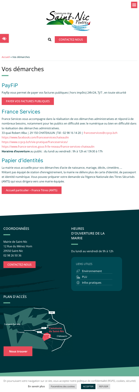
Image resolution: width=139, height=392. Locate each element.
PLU (84, 277)
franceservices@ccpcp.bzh (101, 133)
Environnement (92, 271)
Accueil (6, 57)
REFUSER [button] (103, 386)
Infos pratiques (91, 282)
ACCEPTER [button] (88, 386)
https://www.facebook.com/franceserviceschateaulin (35, 137)
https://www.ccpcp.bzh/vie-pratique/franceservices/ (35, 142)
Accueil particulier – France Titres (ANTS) (31, 190)
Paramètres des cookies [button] (63, 386)
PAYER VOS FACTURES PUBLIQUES (28, 101)
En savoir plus (36, 386)
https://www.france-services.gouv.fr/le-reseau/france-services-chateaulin (48, 146)
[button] (4, 38)
